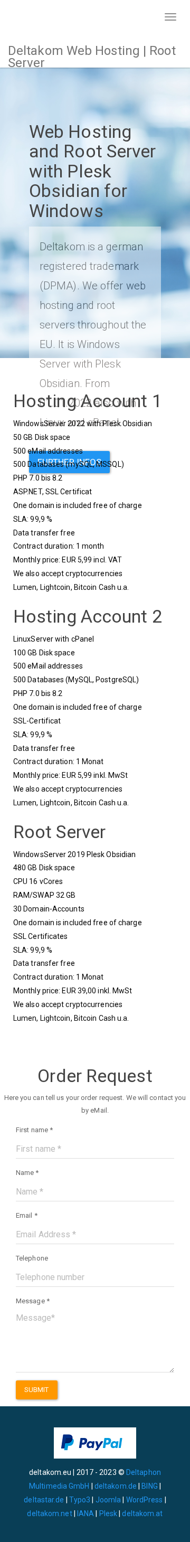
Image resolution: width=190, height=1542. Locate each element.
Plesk (108, 1513)
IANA (85, 1513)
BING (149, 1486)
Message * (33, 1301)
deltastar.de (44, 1500)
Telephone (32, 1258)
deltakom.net (49, 1513)
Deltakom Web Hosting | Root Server (92, 55)
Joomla (108, 1500)
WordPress (144, 1500)
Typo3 (80, 1500)
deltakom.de (115, 1486)
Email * (26, 1215)
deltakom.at (142, 1513)
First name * (34, 1130)
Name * (27, 1173)
